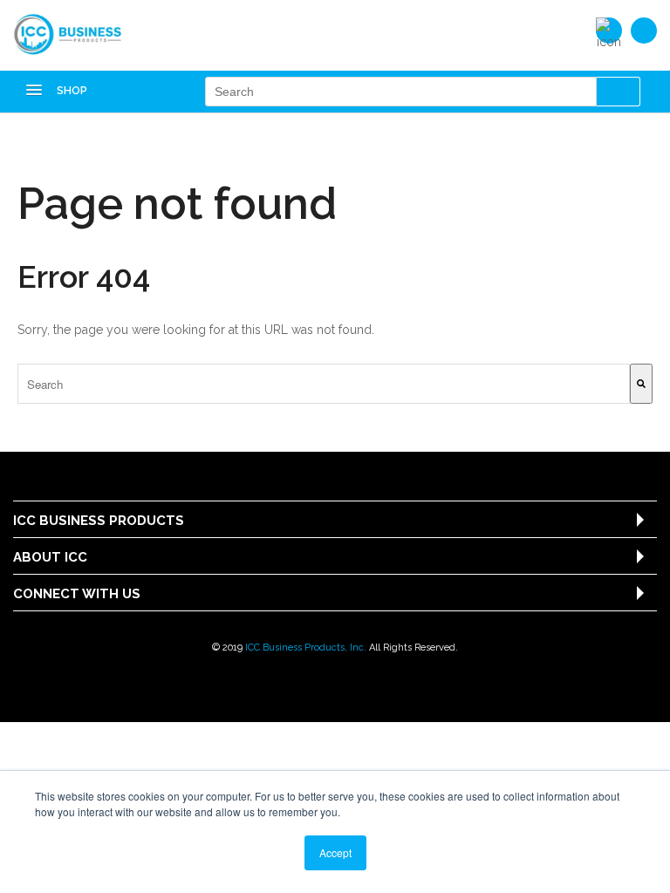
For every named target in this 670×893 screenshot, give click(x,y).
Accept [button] (335, 852)
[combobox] (323, 384)
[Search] (641, 384)
